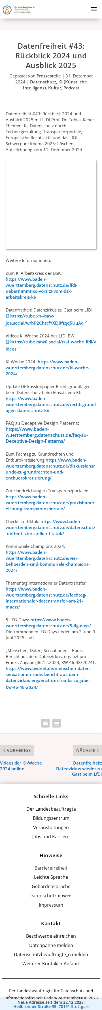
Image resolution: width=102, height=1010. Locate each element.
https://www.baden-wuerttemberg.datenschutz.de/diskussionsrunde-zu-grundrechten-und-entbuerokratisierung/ (50, 469)
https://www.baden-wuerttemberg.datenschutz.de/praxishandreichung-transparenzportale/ (50, 502)
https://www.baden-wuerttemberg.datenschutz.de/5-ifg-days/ (48, 622)
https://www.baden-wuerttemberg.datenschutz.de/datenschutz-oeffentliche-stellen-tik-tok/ (50, 527)
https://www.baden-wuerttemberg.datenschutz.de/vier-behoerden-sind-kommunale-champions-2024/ (48, 561)
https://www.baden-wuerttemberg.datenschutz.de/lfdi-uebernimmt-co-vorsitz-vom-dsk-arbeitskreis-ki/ (41, 288)
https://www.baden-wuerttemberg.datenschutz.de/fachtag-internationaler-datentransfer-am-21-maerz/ (46, 598)
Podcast (71, 88)
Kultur (54, 88)
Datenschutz (43, 82)
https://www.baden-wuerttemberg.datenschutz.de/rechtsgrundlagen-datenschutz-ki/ (51, 404)
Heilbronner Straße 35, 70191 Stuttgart (51, 1006)
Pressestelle (49, 76)
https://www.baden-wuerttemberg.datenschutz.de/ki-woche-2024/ (48, 367)
